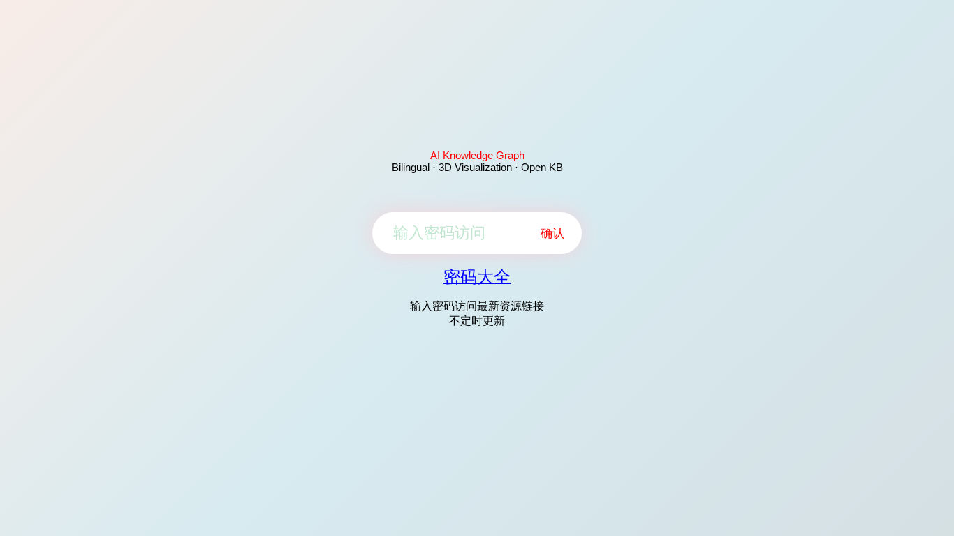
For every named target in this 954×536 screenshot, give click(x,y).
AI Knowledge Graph (477, 155)
